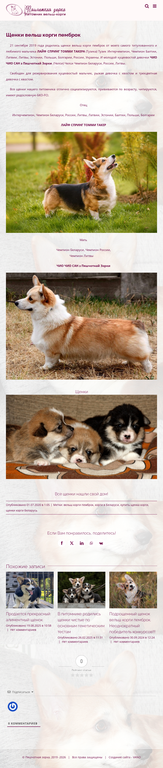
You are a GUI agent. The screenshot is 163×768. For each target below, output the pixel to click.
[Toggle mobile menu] (155, 6)
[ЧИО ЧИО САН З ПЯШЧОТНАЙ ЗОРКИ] (81, 274)
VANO (137, 757)
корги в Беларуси (107, 505)
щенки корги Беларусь (21, 510)
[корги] (81, 133)
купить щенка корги (134, 505)
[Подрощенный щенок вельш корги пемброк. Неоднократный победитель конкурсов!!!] (133, 574)
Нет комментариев (23, 630)
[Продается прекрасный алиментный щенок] (30, 574)
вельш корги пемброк (78, 505)
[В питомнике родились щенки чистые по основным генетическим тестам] (81, 574)
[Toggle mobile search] (147, 6)
